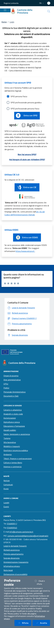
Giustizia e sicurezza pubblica (16, 450)
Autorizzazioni (10, 418)
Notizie (7, 480)
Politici (6, 387)
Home (4, 21)
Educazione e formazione (14, 426)
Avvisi (6, 488)
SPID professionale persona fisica (25, 108)
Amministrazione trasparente (16, 562)
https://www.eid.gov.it (25, 251)
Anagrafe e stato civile (13, 413)
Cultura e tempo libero (13, 462)
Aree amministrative (12, 379)
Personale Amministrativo (15, 391)
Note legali (8, 570)
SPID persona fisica (19, 96)
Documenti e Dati (11, 395)
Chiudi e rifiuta (42, 582)
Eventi (6, 506)
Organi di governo (11, 375)
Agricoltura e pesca (12, 422)
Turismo (7, 438)
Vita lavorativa (10, 442)
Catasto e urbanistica (13, 409)
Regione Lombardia (11, 3)
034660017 (12, 523)
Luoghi (6, 502)
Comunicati (8, 484)
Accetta (45, 622)
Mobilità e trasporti (12, 446)
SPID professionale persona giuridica (26, 102)
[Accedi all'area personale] (48, 3)
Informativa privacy (12, 566)
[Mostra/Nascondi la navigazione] (5, 10)
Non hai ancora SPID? (27, 154)
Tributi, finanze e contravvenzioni (18, 458)
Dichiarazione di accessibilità (15, 574)
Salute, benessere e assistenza (17, 434)
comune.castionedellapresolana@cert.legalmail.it (27, 535)
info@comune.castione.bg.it (21, 531)
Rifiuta (26, 622)
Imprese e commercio (13, 466)
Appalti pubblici (10, 430)
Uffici (6, 383)
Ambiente (8, 454)
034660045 (12, 527)
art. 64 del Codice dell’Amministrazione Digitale (25, 213)
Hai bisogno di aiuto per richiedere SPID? (27, 159)
